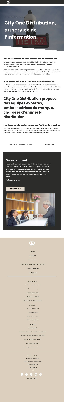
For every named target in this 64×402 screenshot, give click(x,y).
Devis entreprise (33, 364)
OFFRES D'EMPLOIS (33, 268)
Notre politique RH (33, 308)
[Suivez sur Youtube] (36, 374)
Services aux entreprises (33, 285)
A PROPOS (32, 255)
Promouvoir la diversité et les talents (33, 335)
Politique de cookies (32, 358)
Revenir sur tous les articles (17, 17)
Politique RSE (32, 328)
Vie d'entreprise (33, 312)
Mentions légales (32, 355)
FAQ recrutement (32, 316)
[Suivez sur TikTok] (40, 374)
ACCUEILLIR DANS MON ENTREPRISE (33, 264)
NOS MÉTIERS (32, 281)
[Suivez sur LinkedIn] (31, 374)
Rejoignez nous (15, 189)
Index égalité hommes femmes (32, 347)
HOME (33, 251)
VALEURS (33, 324)
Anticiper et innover (32, 343)
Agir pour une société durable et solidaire (33, 331)
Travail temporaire (33, 292)
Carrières (32, 305)
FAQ (32, 370)
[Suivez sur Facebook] (22, 374)
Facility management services (32, 300)
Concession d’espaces (33, 296)
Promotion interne (33, 320)
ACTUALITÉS (33, 272)
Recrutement (33, 367)
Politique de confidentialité (33, 361)
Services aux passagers (33, 288)
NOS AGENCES (32, 260)
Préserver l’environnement (32, 339)
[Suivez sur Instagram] (26, 374)
